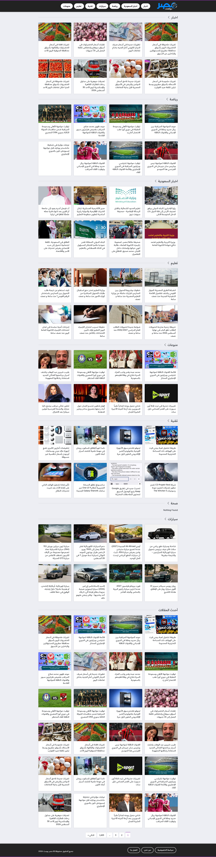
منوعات (173, 345)
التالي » (91, 835)
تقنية (174, 421)
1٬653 (101, 835)
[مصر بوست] (167, 6)
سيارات (173, 519)
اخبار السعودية (168, 181)
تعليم (174, 263)
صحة (174, 503)
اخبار (174, 17)
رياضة (174, 99)
